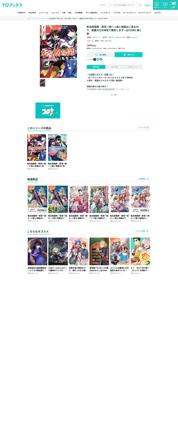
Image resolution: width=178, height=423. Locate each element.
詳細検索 (147, 5)
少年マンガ (43, 18)
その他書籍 (78, 13)
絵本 (69, 13)
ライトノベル (43, 13)
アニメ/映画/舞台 (91, 13)
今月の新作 (32, 13)
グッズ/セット (105, 13)
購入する (131, 54)
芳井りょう (96, 37)
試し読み (103, 54)
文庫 (63, 13)
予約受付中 (21, 13)
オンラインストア (145, 13)
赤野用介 (111, 37)
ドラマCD (117, 13)
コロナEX (157, 13)
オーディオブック (129, 13)
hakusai (135, 37)
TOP (28, 18)
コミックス (55, 13)
